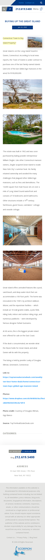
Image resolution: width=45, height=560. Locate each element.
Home (21, 3)
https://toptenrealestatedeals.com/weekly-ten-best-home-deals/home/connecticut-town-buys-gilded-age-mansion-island (23, 382)
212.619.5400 (24, 9)
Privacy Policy (22, 538)
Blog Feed (33, 538)
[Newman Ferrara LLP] (7, 9)
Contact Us (29, 3)
